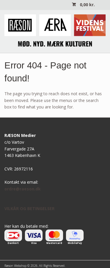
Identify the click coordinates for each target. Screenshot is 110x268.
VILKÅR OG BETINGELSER (29, 208)
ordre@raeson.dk (22, 189)
